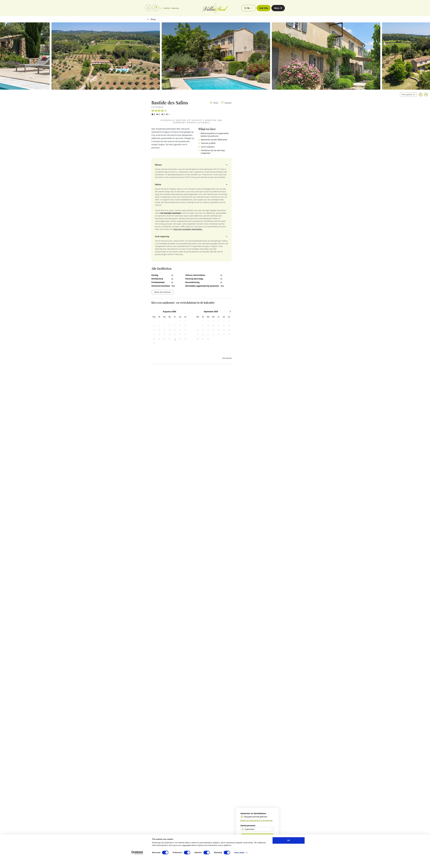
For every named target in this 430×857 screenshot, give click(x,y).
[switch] (187, 852)
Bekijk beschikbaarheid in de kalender (257, 820)
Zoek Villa (263, 8)
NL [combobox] (248, 8)
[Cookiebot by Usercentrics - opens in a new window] (137, 852)
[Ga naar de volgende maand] (230, 311)
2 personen (249, 829)
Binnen (158, 164)
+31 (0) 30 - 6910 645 (171, 8)
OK (288, 840)
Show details (239, 853)
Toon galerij (407, 94)
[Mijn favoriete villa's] (155, 8)
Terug (152, 19)
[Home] (215, 8)
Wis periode (227, 358)
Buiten (158, 184)
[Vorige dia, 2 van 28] (420, 94)
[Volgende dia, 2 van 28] (426, 94)
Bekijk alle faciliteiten (162, 292)
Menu (276, 8)
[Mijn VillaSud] (148, 8)
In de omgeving (162, 236)
